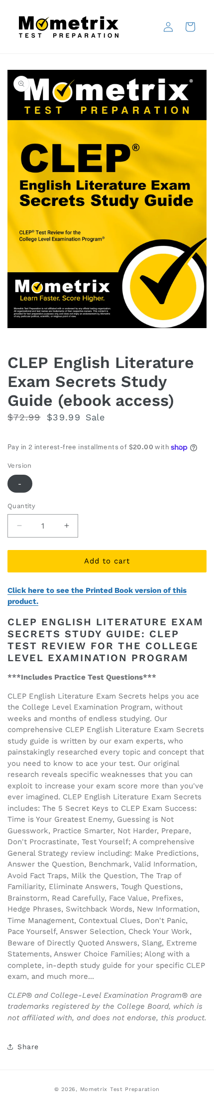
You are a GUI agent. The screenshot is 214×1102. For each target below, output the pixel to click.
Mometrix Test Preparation (120, 1089)
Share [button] (28, 1047)
